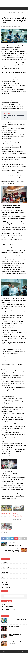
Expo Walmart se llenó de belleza (17, 619)
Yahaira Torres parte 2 (15, 641)
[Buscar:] (14, 596)
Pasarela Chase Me (14, 626)
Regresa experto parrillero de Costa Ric (5, 513)
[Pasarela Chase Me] (4, 628)
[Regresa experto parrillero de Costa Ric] (6, 508)
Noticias (3, 564)
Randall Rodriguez (17, 26)
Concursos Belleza (5, 587)
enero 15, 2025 (12, 628)
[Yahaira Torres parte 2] (4, 643)
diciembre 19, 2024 (13, 643)
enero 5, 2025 (12, 637)
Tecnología (4, 582)
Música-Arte (4, 579)
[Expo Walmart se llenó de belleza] (4, 620)
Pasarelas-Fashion (5, 574)
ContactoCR (4, 562)
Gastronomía (4, 572)
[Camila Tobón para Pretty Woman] (4, 636)
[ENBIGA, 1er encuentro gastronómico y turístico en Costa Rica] (18, 508)
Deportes (3, 577)
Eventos (3, 569)
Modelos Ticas (5, 567)
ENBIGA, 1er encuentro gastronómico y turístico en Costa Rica (17, 515)
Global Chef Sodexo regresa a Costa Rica (6, 530)
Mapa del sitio (4, 584)
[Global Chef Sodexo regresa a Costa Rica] (6, 526)
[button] (26, 8)
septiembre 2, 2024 (7, 26)
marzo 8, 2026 (12, 620)
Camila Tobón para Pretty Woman (15, 634)
